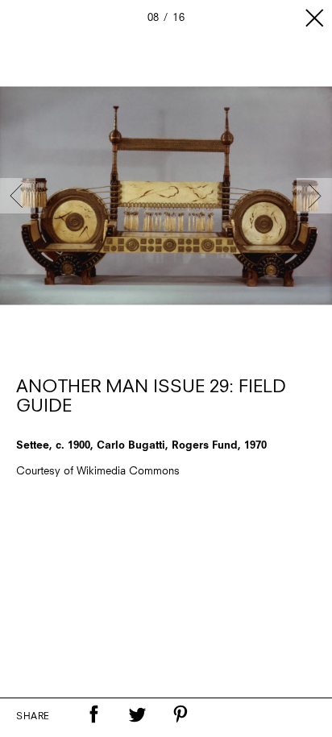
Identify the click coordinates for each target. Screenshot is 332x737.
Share (33, 717)
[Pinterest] (180, 714)
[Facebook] (93, 714)
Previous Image (17, 195)
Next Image (314, 195)
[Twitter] (137, 714)
